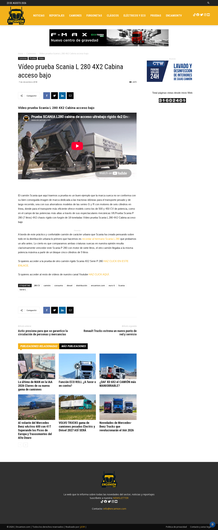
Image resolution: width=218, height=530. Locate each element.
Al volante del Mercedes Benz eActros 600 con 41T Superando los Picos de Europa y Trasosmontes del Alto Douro (35, 430)
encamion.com (98, 285)
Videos (41, 58)
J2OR (82, 526)
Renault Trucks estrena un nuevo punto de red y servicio (110, 332)
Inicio (20, 53)
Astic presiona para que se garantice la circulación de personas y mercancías (43, 332)
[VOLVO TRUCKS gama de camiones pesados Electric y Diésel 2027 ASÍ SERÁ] (77, 407)
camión (47, 285)
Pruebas (33, 58)
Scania (121, 285)
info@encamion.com (114, 508)
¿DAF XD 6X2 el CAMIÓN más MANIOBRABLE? (117, 383)
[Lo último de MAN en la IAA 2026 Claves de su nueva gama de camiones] (36, 366)
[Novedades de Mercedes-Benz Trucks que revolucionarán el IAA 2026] (118, 407)
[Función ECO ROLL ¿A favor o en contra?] (77, 366)
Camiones (31, 53)
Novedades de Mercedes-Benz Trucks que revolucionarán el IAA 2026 (116, 426)
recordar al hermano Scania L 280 (101, 238)
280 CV (37, 285)
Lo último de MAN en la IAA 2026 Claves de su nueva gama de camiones (35, 385)
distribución (81, 285)
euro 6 (112, 285)
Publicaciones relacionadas (38, 346)
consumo (58, 285)
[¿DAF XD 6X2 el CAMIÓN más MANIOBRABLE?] (118, 366)
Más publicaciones (73, 346)
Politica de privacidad (176, 526)
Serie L (23, 289)
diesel (69, 285)
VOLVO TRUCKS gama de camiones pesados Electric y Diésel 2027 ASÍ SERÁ (77, 426)
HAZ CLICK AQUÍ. (100, 274)
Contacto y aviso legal (200, 526)
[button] (208, 3)
